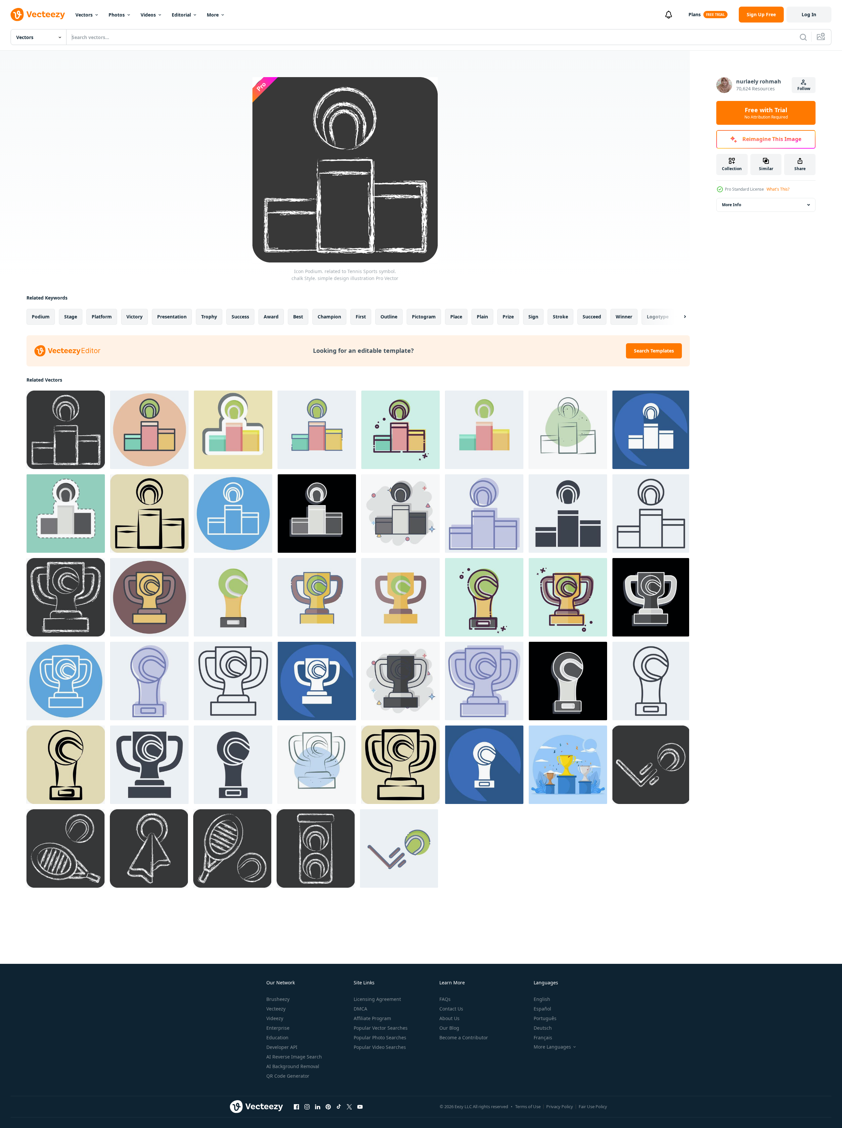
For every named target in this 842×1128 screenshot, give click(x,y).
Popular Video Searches (380, 1047)
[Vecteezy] (38, 14)
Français (543, 1037)
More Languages (552, 1047)
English (542, 999)
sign (533, 316)
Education (277, 1037)
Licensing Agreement (377, 999)
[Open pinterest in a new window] (328, 1106)
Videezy (274, 1018)
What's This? (778, 189)
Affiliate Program (372, 1018)
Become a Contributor (463, 1037)
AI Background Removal (292, 1066)
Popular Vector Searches (381, 1028)
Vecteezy (276, 1009)
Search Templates (654, 351)
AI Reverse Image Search (294, 1057)
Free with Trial (766, 113)
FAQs (445, 999)
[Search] (803, 37)
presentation (172, 316)
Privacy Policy (559, 1106)
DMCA (360, 1009)
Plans (694, 14)
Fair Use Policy (593, 1106)
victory (134, 316)
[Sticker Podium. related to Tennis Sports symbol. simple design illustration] (233, 430)
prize (508, 316)
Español (542, 1009)
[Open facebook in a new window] (296, 1106)
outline (388, 316)
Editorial (181, 15)
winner (624, 316)
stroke (560, 316)
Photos (117, 15)
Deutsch (543, 1028)
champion (329, 316)
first (361, 316)
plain (482, 316)
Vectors (84, 15)
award (271, 316)
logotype (658, 316)
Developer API (281, 1047)
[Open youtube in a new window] (360, 1106)
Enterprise (277, 1028)
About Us (449, 1018)
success (240, 316)
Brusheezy (277, 999)
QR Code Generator (287, 1076)
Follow (803, 88)
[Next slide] (679, 317)
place (456, 316)
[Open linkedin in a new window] (317, 1106)
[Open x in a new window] (349, 1106)
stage (70, 316)
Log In (809, 14)
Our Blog (449, 1028)
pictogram (424, 316)
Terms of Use (528, 1106)
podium (41, 316)
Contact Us (451, 1009)
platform (102, 316)
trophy (209, 316)
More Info (731, 205)
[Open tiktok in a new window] (338, 1106)
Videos (148, 15)
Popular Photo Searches (380, 1037)
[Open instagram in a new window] (307, 1106)
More (213, 15)
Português (545, 1018)
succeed (592, 316)
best (298, 316)
